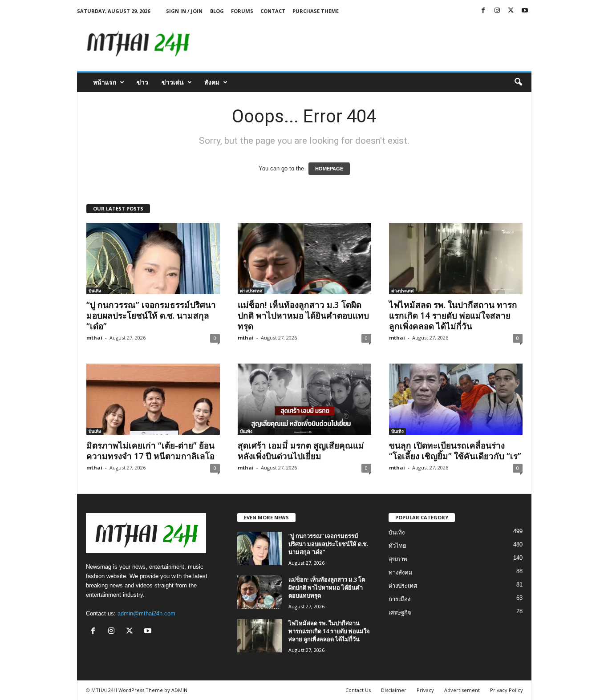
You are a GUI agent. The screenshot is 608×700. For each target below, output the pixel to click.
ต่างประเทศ (251, 290)
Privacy (425, 690)
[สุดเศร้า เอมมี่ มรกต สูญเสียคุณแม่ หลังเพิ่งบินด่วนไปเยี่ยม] (304, 399)
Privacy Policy (506, 690)
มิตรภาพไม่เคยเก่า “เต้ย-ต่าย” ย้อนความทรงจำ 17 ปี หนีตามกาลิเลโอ (150, 451)
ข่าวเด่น (173, 82)
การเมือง (399, 599)
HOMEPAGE (329, 168)
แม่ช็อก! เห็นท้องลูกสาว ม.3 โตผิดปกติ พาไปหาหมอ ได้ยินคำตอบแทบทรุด (303, 315)
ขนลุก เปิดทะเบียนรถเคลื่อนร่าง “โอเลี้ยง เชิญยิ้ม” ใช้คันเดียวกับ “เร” (455, 451)
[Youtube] (524, 10)
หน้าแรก (104, 82)
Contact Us (358, 690)
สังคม (211, 82)
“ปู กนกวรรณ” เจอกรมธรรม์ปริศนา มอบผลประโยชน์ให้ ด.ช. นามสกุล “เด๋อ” (151, 315)
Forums (242, 11)
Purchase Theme (315, 11)
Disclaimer (393, 690)
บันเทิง (95, 290)
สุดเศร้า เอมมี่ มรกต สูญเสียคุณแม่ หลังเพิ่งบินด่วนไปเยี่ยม (301, 451)
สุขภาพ (398, 559)
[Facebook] (483, 10)
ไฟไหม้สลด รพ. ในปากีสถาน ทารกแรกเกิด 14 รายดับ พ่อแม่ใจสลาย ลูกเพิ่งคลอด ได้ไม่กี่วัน (453, 315)
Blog (217, 11)
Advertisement (462, 690)
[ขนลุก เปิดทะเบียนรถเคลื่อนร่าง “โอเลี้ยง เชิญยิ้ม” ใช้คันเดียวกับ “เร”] (456, 399)
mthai (94, 337)
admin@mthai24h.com (146, 613)
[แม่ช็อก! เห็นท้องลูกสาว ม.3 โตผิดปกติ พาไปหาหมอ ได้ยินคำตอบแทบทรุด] (304, 258)
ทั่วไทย (397, 545)
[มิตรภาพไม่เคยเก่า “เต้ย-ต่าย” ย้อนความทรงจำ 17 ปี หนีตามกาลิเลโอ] (153, 399)
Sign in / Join (184, 11)
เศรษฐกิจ (400, 612)
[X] (511, 10)
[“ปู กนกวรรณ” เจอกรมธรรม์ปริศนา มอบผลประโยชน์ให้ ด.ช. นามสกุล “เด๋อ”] (153, 258)
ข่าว (142, 82)
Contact (272, 11)
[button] (518, 82)
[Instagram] (497, 10)
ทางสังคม (401, 572)
